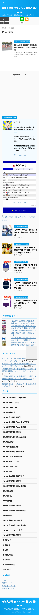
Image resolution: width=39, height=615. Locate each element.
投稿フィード (7, 583)
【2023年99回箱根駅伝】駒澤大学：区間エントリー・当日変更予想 (25, 303)
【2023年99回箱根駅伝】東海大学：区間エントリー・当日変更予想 (25, 268)
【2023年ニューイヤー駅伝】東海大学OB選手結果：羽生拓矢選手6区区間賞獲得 (25, 250)
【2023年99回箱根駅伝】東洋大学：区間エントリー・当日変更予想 (25, 285)
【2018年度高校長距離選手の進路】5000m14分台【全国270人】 (23, 332)
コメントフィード (8, 586)
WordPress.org (8, 588)
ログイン (5, 580)
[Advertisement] (19, 95)
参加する (33, 205)
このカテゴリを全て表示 (19, 202)
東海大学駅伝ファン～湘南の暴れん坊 (19, 9)
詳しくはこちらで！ (21, 155)
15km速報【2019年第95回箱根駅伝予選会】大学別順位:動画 (25, 47)
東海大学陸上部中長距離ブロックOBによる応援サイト (19, 609)
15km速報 (29, 53)
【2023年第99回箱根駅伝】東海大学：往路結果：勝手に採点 (25, 232)
